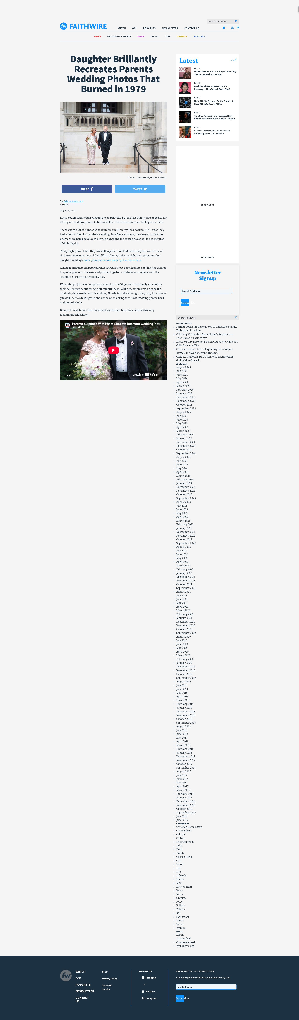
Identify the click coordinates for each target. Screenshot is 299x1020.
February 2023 (185, 524)
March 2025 (183, 430)
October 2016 (184, 808)
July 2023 (181, 505)
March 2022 (183, 565)
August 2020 (183, 636)
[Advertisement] (207, 183)
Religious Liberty (119, 36)
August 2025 (183, 412)
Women (180, 927)
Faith (140, 36)
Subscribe (185, 303)
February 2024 (185, 479)
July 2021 (181, 595)
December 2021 (185, 576)
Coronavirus (183, 830)
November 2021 (185, 580)
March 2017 (183, 790)
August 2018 (183, 726)
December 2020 (185, 621)
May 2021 (182, 603)
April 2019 (182, 696)
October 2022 (184, 539)
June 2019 (182, 689)
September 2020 (186, 632)
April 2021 (182, 606)
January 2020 (184, 662)
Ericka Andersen (73, 201)
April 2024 (182, 472)
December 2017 (185, 756)
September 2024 (186, 453)
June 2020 (182, 644)
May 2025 (182, 423)
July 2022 (181, 550)
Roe (178, 912)
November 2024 (185, 445)
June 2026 (182, 374)
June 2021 (182, 599)
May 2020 (182, 647)
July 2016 (181, 816)
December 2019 (185, 666)
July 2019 (181, 685)
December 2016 (185, 801)
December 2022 (185, 531)
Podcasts (149, 28)
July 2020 (181, 640)
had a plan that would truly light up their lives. (113, 260)
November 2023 (185, 490)
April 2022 (182, 561)
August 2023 (183, 501)
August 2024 (183, 457)
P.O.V (179, 901)
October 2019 (184, 674)
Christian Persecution (189, 826)
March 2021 (183, 610)
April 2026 (182, 382)
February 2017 (185, 793)
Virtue (180, 924)
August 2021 (183, 591)
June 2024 (182, 464)
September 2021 (186, 588)
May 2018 (182, 737)
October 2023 (184, 494)
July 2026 (181, 371)
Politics (199, 36)
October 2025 (184, 404)
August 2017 (183, 771)
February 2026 (185, 389)
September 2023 (186, 498)
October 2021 (184, 584)
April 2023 (182, 516)
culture (180, 834)
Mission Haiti (184, 886)
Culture (180, 838)
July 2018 (181, 730)
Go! (134, 28)
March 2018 (183, 745)
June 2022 (182, 554)
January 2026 (184, 393)
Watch (122, 28)
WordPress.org (185, 946)
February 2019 (185, 704)
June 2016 (182, 820)
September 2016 (186, 812)
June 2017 (182, 778)
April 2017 (182, 786)
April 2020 (182, 651)
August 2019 (183, 681)
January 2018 (184, 752)
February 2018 (185, 748)
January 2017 (184, 797)
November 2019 (185, 670)
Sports (180, 920)
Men (179, 883)
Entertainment (185, 841)
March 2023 (183, 520)
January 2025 (184, 438)
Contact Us (191, 28)
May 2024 (182, 468)
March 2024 (183, 475)
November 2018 (185, 715)
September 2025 (186, 408)
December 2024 (185, 442)
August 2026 (183, 367)
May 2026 (182, 378)
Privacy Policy (109, 978)
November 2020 (185, 625)
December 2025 (185, 397)
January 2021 (184, 617)
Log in (180, 934)
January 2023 (184, 528)
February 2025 (185, 434)
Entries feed (183, 938)
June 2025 (182, 419)
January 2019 (184, 707)
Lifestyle (181, 875)
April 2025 (182, 427)
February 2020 (185, 659)
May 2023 (182, 513)
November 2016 (185, 805)
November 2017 (185, 760)
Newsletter (170, 28)
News (97, 36)
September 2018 (186, 722)
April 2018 (182, 741)
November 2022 (185, 535)
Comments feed (185, 942)
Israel (155, 36)
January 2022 (184, 573)
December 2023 (185, 487)
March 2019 (183, 700)
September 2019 (186, 677)
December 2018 (185, 711)
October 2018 (184, 719)
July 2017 (181, 775)
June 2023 (182, 509)
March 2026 (183, 385)
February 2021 (185, 614)
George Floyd (184, 856)
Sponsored (182, 916)
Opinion (182, 36)
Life (168, 36)
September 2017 (186, 767)
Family (180, 853)
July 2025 (181, 415)
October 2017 (184, 763)
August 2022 (183, 546)
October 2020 (184, 629)
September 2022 (186, 543)
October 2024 (184, 449)
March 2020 (183, 655)
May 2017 (182, 782)
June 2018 (182, 733)
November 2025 (185, 400)
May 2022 (182, 558)
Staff (105, 971)
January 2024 (184, 483)
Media (180, 879)
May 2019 (182, 692)
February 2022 (185, 569)
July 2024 (181, 460)
